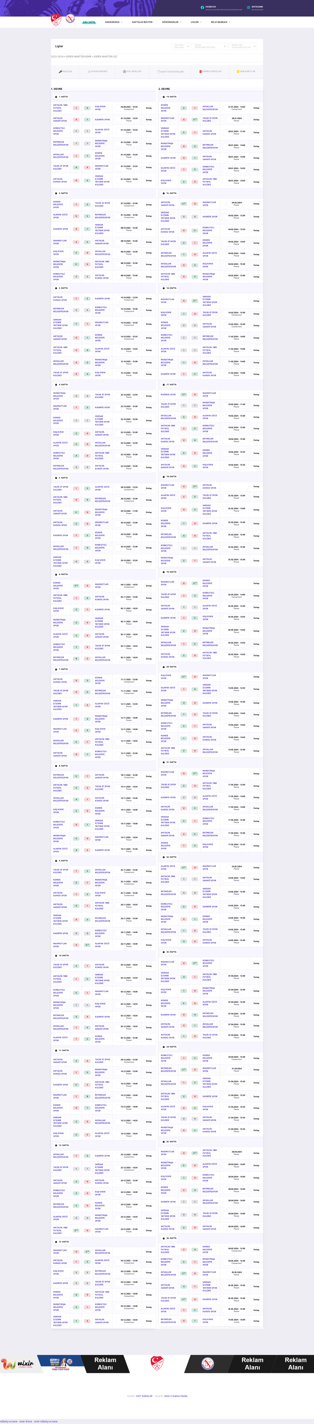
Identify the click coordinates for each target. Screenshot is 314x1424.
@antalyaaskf (257, 10)
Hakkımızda (112, 22)
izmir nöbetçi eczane (46, 1421)
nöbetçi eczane (8, 1421)
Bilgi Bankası (219, 22)
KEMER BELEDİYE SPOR (100, 156)
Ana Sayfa (89, 22)
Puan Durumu (98, 71)
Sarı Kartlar (247, 71)
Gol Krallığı (133, 71)
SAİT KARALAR (144, 1396)
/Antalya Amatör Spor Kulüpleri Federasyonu (224, 10)
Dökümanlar (170, 22)
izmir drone (25, 1421)
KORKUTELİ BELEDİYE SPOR (59, 131)
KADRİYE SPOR (102, 119)
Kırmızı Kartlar (211, 71)
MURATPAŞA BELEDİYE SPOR (101, 143)
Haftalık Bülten (142, 22)
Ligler (195, 22)
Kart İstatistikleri (172, 71)
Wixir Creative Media (175, 1396)
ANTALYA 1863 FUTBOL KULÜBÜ (60, 108)
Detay (149, 108)
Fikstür (67, 71)
